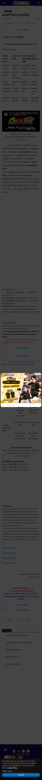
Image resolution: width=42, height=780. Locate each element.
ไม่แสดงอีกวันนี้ (10, 405)
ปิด (30, 405)
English (10, 771)
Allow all (21, 775)
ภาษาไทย (4, 771)
